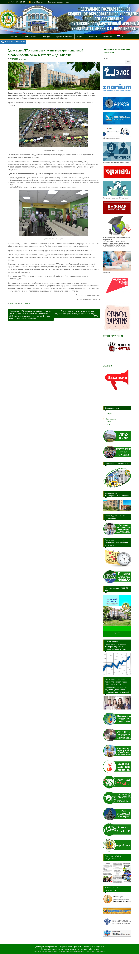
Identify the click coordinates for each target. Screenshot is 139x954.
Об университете (29, 36)
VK (107, 416)
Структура (46, 36)
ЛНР (26, 303)
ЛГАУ (22, 303)
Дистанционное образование (46, 946)
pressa (23, 59)
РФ (30, 303)
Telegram (109, 413)
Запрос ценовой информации (71, 946)
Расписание (107, 36)
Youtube (109, 422)
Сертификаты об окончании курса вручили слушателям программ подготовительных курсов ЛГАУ (76, 313)
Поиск (105, 59)
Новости (13, 303)
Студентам (92, 36)
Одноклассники (111, 419)
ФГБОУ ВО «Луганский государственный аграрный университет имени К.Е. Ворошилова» (72, 951)
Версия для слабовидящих (15, 41)
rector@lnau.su (37, 2)
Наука (79, 36)
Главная (13, 36)
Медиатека (100, 946)
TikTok (108, 424)
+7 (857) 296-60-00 (17, 2)
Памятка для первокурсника (58, 2)
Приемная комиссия (64, 36)
